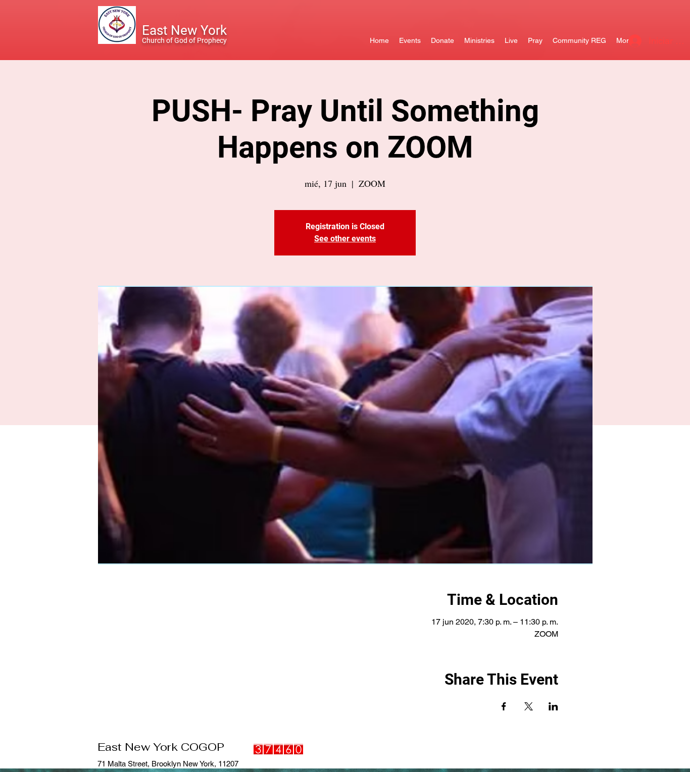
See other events (345, 238)
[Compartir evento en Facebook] (504, 706)
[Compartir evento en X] (528, 706)
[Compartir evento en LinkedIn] (553, 706)
